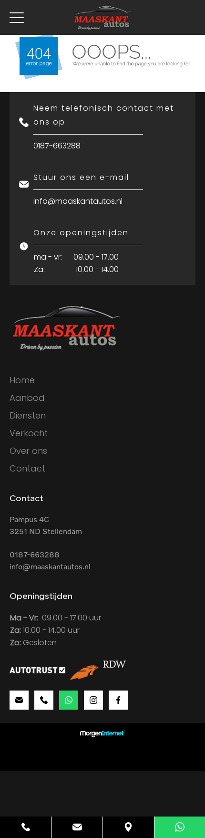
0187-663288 (57, 145)
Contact (27, 468)
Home (22, 380)
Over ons (28, 451)
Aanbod (27, 398)
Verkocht (29, 433)
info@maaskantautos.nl (78, 201)
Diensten (28, 415)
